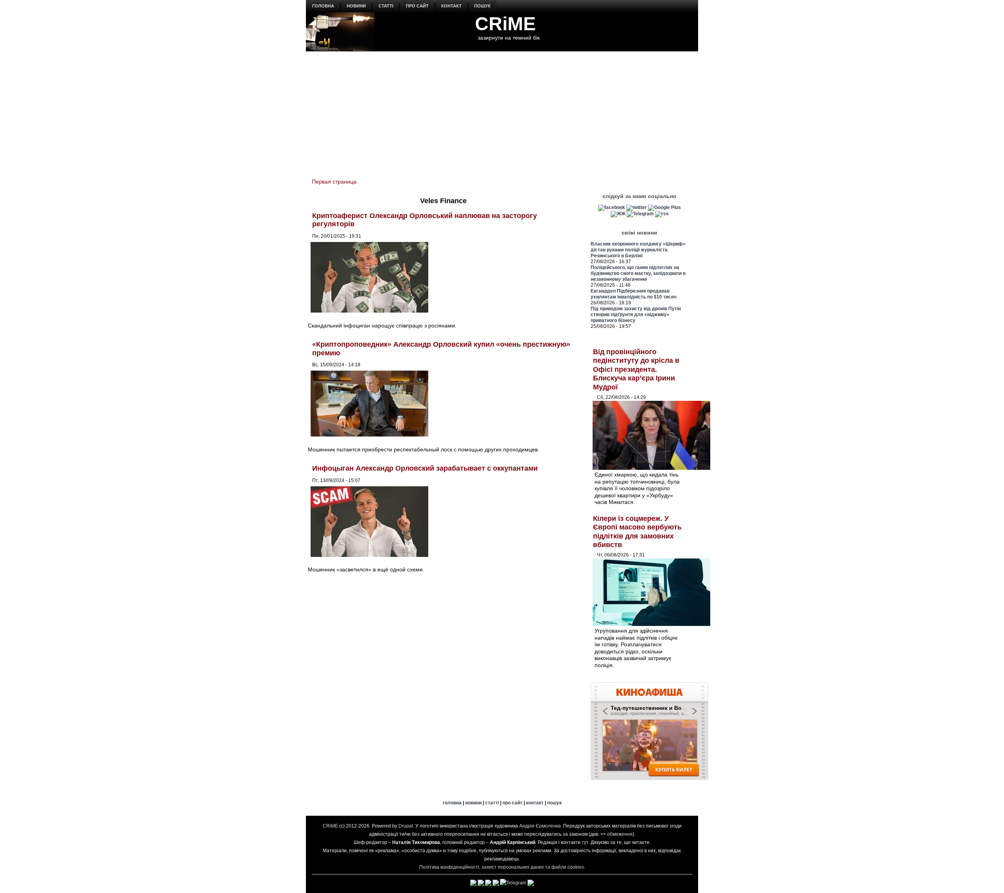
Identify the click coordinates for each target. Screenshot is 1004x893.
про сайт (417, 6)
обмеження (620, 834)
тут (585, 842)
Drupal (405, 826)
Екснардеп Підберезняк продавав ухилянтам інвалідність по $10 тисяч (634, 294)
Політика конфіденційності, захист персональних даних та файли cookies (501, 867)
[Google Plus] (664, 207)
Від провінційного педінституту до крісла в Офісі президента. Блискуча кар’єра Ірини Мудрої (636, 369)
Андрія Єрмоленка (540, 826)
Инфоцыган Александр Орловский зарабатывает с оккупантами (425, 468)
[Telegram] (640, 213)
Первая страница (334, 181)
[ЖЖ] (618, 213)
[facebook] (611, 207)
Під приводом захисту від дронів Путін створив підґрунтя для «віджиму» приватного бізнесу (636, 314)
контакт (451, 6)
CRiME (505, 23)
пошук (482, 6)
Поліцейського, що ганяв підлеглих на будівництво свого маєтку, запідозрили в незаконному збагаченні (638, 273)
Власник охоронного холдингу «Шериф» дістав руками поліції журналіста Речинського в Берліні (638, 249)
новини (356, 6)
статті (385, 6)
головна (323, 6)
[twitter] (636, 207)
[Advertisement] (502, 110)
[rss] (662, 213)
